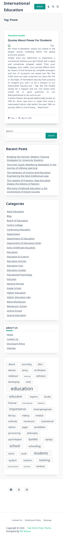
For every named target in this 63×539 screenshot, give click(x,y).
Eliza (12, 118)
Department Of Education (21, 238)
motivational (47, 421)
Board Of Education (17, 220)
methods (12, 421)
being (25, 370)
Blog (9, 216)
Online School (14, 310)
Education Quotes (16, 35)
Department (13, 234)
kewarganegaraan (43, 409)
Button (40, 6)
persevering (14, 433)
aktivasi (12, 370)
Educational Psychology (19, 274)
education (22, 388)
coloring (27, 376)
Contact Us (12, 339)
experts (34, 396)
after (40, 364)
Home (10, 334)
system (13, 460)
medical (39, 415)
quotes (33, 439)
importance (17, 409)
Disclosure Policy (16, 343)
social (23, 453)
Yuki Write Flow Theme (39, 527)
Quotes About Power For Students (30, 40)
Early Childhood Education (21, 247)
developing (13, 381)
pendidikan (39, 427)
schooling (35, 446)
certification (40, 370)
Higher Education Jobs (19, 297)
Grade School (14, 288)
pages (25, 427)
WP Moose (25, 531)
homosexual (27, 403)
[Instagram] (27, 490)
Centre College (15, 225)
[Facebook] (11, 490)
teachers (27, 460)
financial (12, 403)
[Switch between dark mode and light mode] (48, 6)
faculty (47, 396)
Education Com (15, 265)
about (12, 364)
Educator (11, 279)
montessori (29, 421)
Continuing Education (18, 229)
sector (11, 453)
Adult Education (15, 211)
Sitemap (11, 348)
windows (40, 466)
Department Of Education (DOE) (24, 243)
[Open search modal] (53, 6)
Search (9, 131)
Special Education (16, 315)
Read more (43, 107)
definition (41, 376)
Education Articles (16, 261)
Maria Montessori (16, 301)
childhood (13, 376)
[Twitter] (19, 490)
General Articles (15, 283)
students (41, 453)
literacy (12, 415)
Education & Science (18, 256)
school (15, 446)
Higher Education (16, 292)
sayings (48, 439)
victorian (27, 466)
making (25, 415)
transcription (13, 466)
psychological (14, 439)
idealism (41, 403)
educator (15, 396)
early (28, 381)
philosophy (32, 433)
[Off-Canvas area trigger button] (57, 6)
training (44, 460)
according (27, 364)
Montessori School (17, 306)
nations (12, 427)
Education (12, 252)
